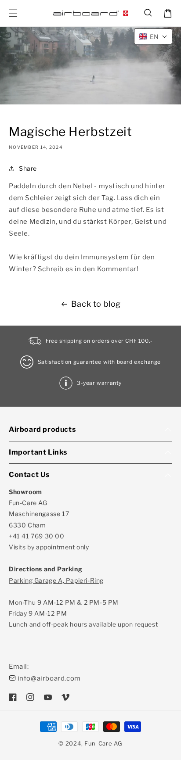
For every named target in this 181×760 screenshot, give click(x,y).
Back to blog (96, 303)
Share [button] (28, 168)
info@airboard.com (49, 678)
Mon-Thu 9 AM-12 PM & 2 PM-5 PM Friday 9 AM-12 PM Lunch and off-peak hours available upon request (83, 602)
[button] (148, 13)
